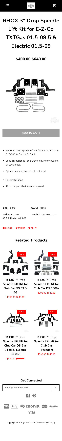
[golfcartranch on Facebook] (28, 396)
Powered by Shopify (46, 422)
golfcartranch (29, 422)
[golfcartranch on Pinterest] (34, 396)
